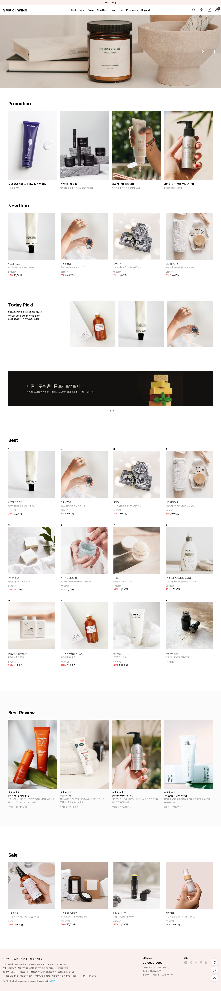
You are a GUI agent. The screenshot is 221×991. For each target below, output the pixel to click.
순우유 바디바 (14, 578)
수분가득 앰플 (172, 653)
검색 (193, 10)
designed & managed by (41, 981)
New (82, 10)
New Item (18, 206)
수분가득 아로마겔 (69, 578)
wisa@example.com (40, 964)
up (214, 978)
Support (145, 10)
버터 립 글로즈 (119, 913)
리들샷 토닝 (66, 264)
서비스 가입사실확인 (89, 976)
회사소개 (6, 959)
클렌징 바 (117, 264)
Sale (12, 855)
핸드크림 (117, 653)
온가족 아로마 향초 (69, 913)
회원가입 (209, 10)
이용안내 (15, 959)
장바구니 (218, 8)
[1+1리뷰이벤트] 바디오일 (72, 653)
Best (73, 10)
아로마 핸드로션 (15, 264)
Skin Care (102, 10)
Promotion (132, 10)
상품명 (116, 578)
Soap (91, 10)
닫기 (218, 2)
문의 (214, 970)
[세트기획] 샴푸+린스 (17, 653)
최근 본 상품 (214, 962)
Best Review (21, 713)
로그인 (201, 10)
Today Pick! (20, 305)
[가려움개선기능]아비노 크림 (178, 578)
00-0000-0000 (153, 962)
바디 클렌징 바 (172, 264)
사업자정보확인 (62, 968)
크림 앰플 (170, 913)
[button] (8, 51)
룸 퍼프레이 (13, 913)
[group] (92, 324)
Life (121, 10)
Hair (113, 10)
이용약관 (23, 959)
